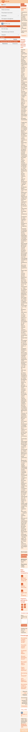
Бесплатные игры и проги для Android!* (24, 686)
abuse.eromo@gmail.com (24, 725)
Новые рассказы (5, 9)
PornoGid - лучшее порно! (24, 646)
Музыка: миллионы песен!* (24, 658)
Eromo (22, 4)
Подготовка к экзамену (24, 594)
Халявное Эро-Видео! (24, 652)
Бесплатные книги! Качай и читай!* (24, 640)
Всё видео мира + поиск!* (24, 663)
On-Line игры (4, 28)
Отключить (24, 706)
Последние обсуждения (7, 18)
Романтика (23, 5)
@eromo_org (24, 715)
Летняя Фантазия (23, 586)
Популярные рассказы (6, 12)
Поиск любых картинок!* (24, 669)
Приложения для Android (7, 31)
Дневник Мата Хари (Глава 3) (24, 579)
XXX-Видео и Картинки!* (24, 680)
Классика (23, 557)
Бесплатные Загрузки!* (24, 674)
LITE (25, 693)
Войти (4, 4)
